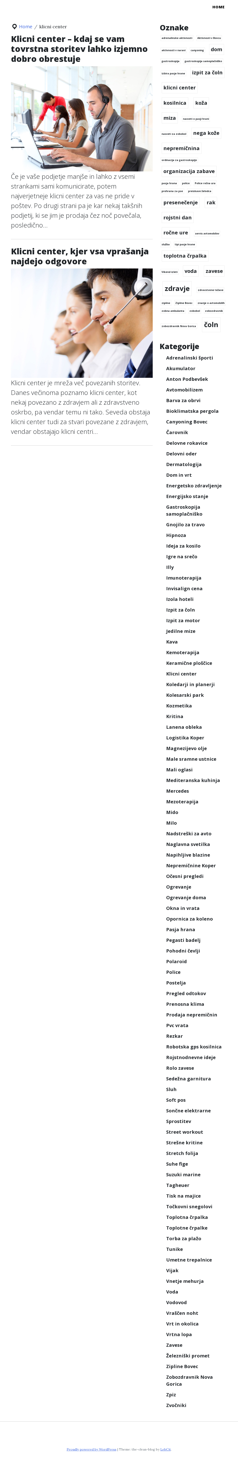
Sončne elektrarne (188, 1110)
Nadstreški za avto (189, 833)
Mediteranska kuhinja (193, 780)
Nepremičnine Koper (191, 865)
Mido (172, 812)
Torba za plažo (183, 1238)
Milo (171, 823)
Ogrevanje (178, 887)
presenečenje (180, 202)
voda (191, 271)
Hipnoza (176, 535)
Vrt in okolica (182, 1324)
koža (201, 102)
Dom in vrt (179, 475)
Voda (172, 1292)
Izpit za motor (183, 620)
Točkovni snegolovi (189, 1206)
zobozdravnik (214, 310)
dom (216, 49)
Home (218, 6)
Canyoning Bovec (186, 422)
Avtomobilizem (184, 390)
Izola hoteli (180, 599)
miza (169, 117)
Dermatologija (184, 464)
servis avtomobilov (207, 233)
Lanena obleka (184, 727)
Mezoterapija (182, 801)
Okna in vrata (183, 908)
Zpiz (171, 1394)
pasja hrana (169, 183)
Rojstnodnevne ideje (191, 1057)
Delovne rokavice (187, 443)
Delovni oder (181, 454)
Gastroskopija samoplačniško (184, 510)
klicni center (179, 87)
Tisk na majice (183, 1196)
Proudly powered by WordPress (91, 1449)
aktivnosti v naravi (173, 50)
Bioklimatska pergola (192, 411)
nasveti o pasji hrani (196, 118)
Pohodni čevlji (183, 951)
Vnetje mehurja (185, 1281)
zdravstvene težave (210, 290)
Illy (170, 567)
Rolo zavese (180, 1068)
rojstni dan (177, 217)
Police (173, 972)
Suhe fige (177, 1164)
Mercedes (177, 791)
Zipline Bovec (183, 303)
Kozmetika (179, 706)
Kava (172, 642)
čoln (211, 324)
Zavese (174, 1345)
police (186, 183)
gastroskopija (170, 61)
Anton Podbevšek (187, 379)
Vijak (172, 1270)
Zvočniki (176, 1405)
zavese (214, 271)
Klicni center (181, 674)
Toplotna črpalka (187, 1217)
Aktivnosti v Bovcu (209, 38)
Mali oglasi (179, 770)
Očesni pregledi (185, 876)
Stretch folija (182, 1153)
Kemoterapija (182, 652)
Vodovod (176, 1302)
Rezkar (174, 1036)
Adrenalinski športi (189, 358)
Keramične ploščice (189, 663)
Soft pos (176, 1100)
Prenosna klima (185, 1004)
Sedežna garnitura (188, 1079)
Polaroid (176, 961)
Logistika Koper (185, 738)
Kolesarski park (185, 695)
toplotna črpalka (185, 255)
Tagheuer (177, 1185)
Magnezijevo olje (186, 748)
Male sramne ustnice (191, 759)
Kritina (174, 716)
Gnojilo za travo (185, 524)
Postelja (176, 983)
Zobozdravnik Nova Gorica (189, 1380)
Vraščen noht (182, 1313)
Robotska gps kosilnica (194, 1047)
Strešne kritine (184, 1142)
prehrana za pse (172, 191)
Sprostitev (178, 1121)
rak (211, 202)
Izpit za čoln (180, 610)
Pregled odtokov (186, 993)
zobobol (194, 310)
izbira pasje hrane (173, 73)
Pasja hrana (180, 929)
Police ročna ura (205, 183)
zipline (166, 303)
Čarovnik (177, 432)
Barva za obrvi (183, 400)
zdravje (177, 288)
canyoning (197, 50)
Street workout (184, 1132)
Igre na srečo (181, 556)
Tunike (174, 1249)
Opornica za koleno (189, 919)
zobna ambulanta (173, 310)
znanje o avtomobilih (211, 303)
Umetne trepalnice (189, 1260)
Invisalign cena (184, 588)
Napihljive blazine (188, 855)
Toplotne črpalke (187, 1228)
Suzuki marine (183, 1174)
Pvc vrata (177, 1025)
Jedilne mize (180, 631)
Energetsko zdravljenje (194, 486)
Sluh (171, 1089)
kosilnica (174, 102)
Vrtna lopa (179, 1334)
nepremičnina (181, 148)
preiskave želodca (199, 191)
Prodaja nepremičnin (191, 1015)
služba (166, 244)
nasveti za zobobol (174, 134)
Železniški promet (188, 1356)
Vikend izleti (170, 272)
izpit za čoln (207, 72)
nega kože (206, 132)
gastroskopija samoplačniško (203, 61)
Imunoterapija (184, 578)
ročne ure (175, 232)
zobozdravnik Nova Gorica (179, 326)
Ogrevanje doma (186, 897)
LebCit (165, 1449)
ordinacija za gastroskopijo (179, 160)
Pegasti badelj (183, 940)
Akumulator (180, 368)
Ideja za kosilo (183, 546)
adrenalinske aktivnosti (177, 38)
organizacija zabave (189, 171)
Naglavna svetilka (188, 844)
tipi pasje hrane (185, 244)
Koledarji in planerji (190, 684)
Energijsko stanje (187, 496)
